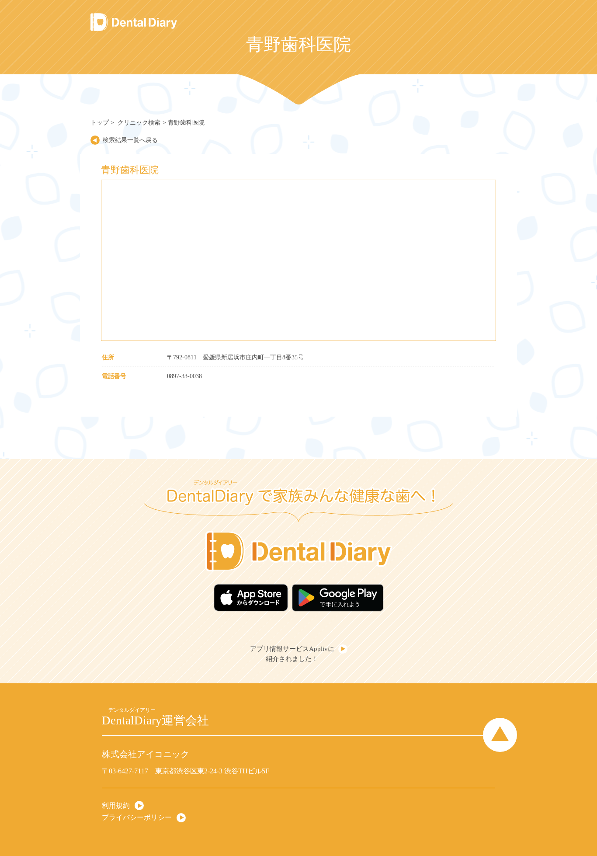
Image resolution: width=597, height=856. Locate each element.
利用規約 (116, 805)
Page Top (500, 734)
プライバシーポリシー (137, 817)
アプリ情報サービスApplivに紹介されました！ (292, 653)
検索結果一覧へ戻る (130, 140)
